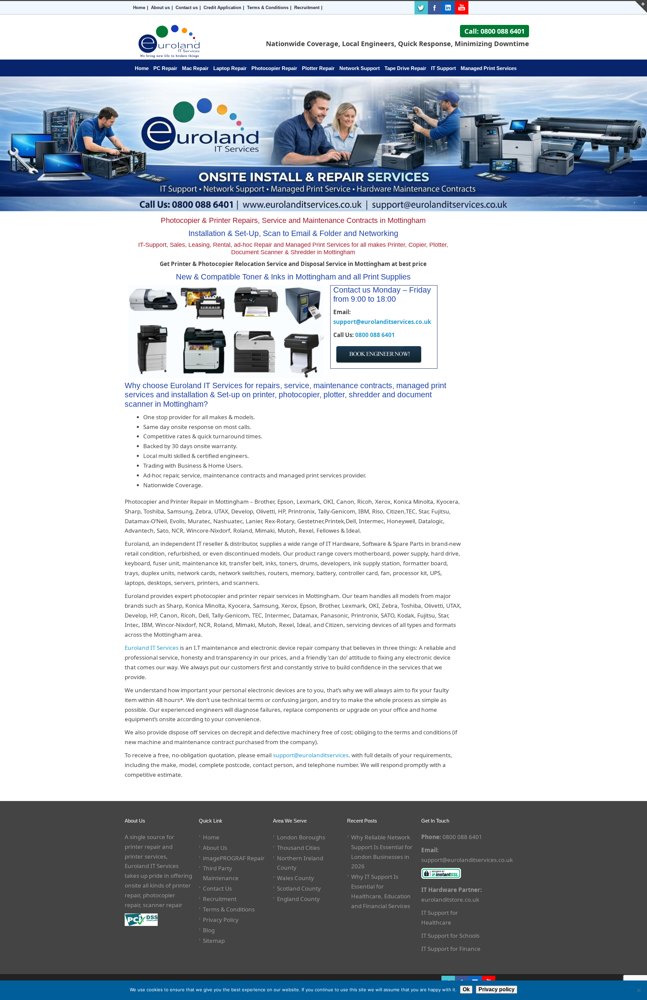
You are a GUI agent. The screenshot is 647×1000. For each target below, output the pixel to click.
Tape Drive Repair (405, 68)
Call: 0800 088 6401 (494, 31)
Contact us (187, 7)
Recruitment (306, 7)
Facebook (434, 7)
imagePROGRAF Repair (234, 858)
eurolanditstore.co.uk (450, 899)
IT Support (443, 68)
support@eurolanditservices (310, 755)
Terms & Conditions (267, 7)
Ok (466, 989)
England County (298, 899)
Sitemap (214, 940)
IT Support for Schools (450, 935)
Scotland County (299, 888)
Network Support (359, 68)
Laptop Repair (230, 68)
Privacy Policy (221, 920)
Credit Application (222, 7)
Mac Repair (195, 68)
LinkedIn (448, 7)
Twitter (421, 7)
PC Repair (165, 68)
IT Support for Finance (451, 949)
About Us (215, 848)
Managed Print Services (489, 68)
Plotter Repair (318, 68)
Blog (209, 930)
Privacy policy (497, 989)
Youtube (461, 7)
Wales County (295, 878)
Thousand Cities (298, 848)
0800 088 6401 (375, 335)
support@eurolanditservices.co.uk (382, 322)
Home (139, 7)
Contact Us (217, 888)
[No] (638, 990)
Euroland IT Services (152, 648)
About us (160, 7)
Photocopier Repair (274, 68)
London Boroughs (301, 837)
